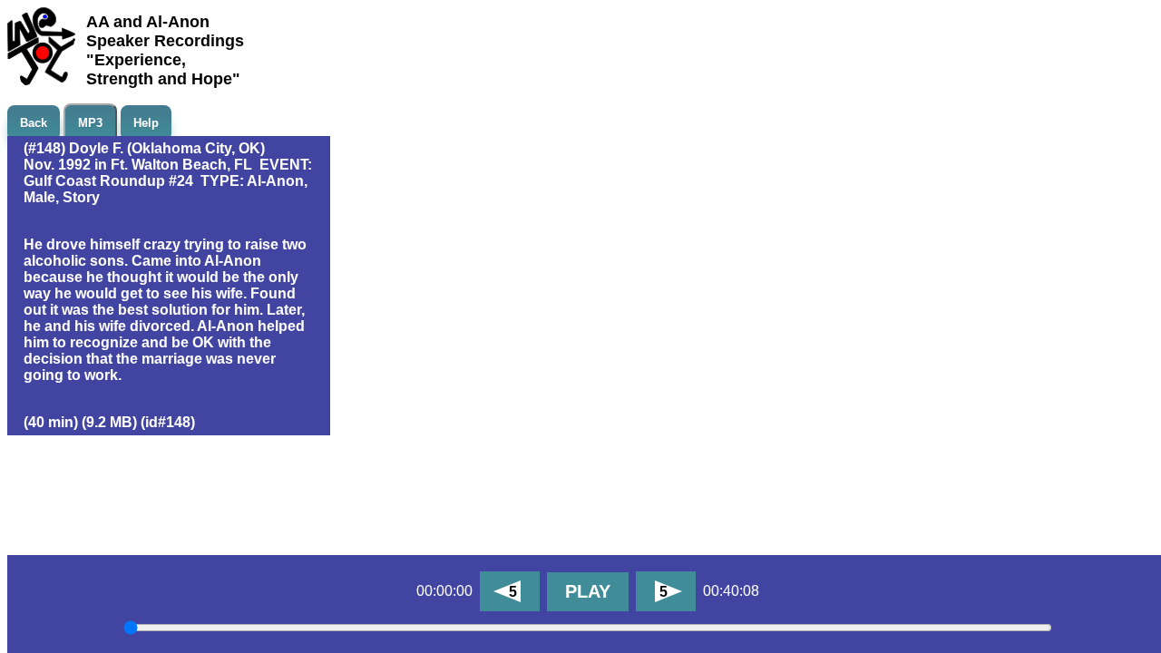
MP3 (90, 123)
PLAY (587, 591)
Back (33, 123)
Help (146, 123)
